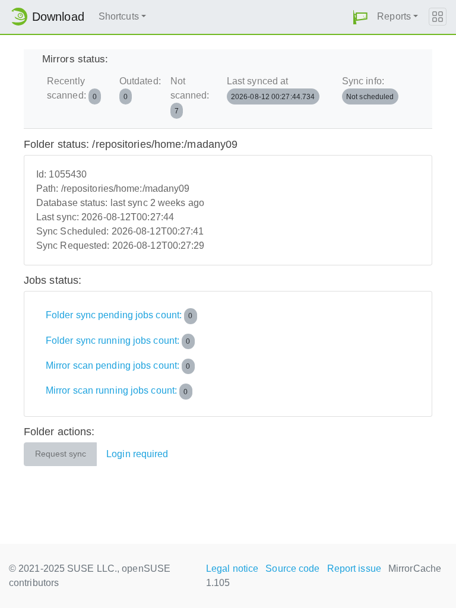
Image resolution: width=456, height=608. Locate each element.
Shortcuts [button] (119, 16)
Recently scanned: (72, 88)
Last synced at (271, 88)
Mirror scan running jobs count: (117, 391)
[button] (360, 17)
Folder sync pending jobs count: (119, 315)
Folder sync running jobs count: (118, 340)
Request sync (60, 453)
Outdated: (140, 88)
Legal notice (232, 568)
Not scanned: (190, 95)
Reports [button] (394, 16)
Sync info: (368, 88)
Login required (137, 454)
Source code (292, 568)
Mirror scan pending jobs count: (118, 365)
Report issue (354, 568)
